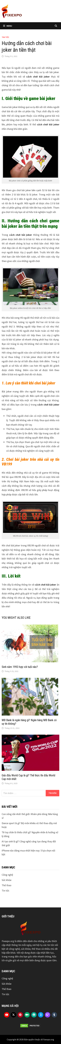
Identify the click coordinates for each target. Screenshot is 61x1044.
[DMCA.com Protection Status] (30, 1025)
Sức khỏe (6, 880)
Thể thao (6, 885)
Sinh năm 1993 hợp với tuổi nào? (20, 667)
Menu (9, 25)
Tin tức (5, 37)
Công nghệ (7, 874)
